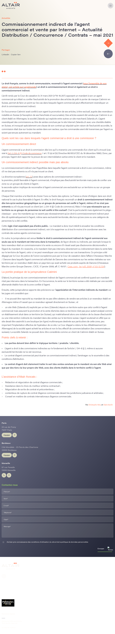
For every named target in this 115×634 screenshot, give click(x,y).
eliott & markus (10, 627)
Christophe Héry (94, 404)
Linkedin (5, 54)
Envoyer (101, 548)
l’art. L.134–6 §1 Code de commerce (25, 153)
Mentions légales (8, 613)
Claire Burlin (108, 404)
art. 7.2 (29, 176)
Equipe (7, 435)
